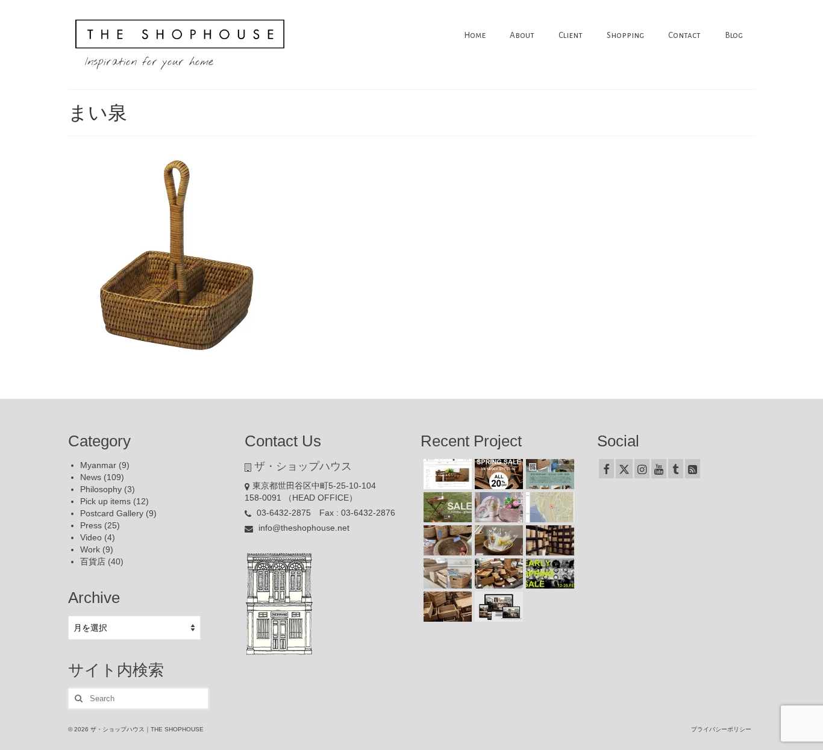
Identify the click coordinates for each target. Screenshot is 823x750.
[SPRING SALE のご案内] (497, 474)
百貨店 (92, 561)
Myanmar (98, 465)
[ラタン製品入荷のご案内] (548, 540)
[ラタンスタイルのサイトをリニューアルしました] (497, 607)
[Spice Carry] (178, 258)
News (90, 477)
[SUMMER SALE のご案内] (446, 507)
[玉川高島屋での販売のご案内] (497, 507)
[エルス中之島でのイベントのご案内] (548, 474)
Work (90, 549)
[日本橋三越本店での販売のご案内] (497, 540)
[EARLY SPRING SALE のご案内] (548, 573)
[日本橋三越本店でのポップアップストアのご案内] (497, 573)
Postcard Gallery (111, 513)
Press (91, 525)
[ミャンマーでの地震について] (548, 507)
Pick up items (105, 501)
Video (91, 537)
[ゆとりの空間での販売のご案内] (446, 474)
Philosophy (101, 489)
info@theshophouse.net (302, 528)
